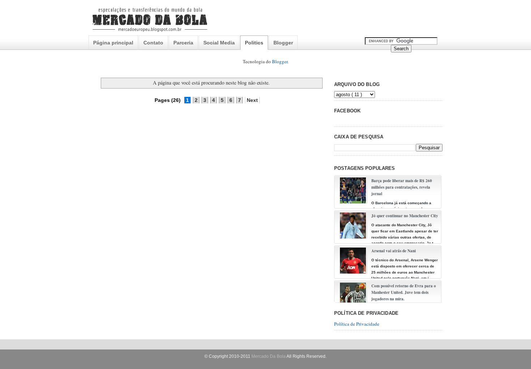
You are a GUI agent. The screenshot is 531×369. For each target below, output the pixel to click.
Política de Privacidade (356, 324)
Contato (153, 43)
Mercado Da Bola (268, 356)
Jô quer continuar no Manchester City (404, 216)
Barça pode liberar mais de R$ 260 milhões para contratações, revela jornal (401, 187)
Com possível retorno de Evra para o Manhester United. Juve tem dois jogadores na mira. (403, 292)
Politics (254, 43)
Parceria (183, 43)
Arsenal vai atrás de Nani (393, 251)
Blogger (283, 43)
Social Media (219, 43)
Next (252, 100)
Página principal (113, 43)
